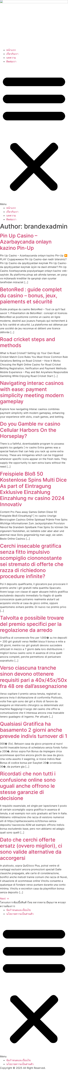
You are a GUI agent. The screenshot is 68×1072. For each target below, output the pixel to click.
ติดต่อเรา (11, 61)
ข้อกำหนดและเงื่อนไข (18, 910)
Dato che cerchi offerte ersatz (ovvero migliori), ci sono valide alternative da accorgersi (31, 849)
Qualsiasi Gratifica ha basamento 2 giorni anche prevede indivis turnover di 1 (33, 730)
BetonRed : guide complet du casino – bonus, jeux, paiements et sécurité (31, 295)
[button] (34, 134)
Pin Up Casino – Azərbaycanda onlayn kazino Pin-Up (26, 242)
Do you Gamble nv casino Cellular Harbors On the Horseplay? (30, 430)
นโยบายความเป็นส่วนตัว (20, 913)
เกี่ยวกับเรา (12, 53)
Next (4, 898)
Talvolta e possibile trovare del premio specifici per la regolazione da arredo (32, 624)
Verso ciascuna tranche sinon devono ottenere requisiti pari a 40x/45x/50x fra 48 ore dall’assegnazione (33, 677)
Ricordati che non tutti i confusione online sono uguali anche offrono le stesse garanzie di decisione (28, 786)
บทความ (11, 57)
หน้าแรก (11, 50)
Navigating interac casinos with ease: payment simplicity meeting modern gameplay (32, 392)
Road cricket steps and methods (27, 342)
